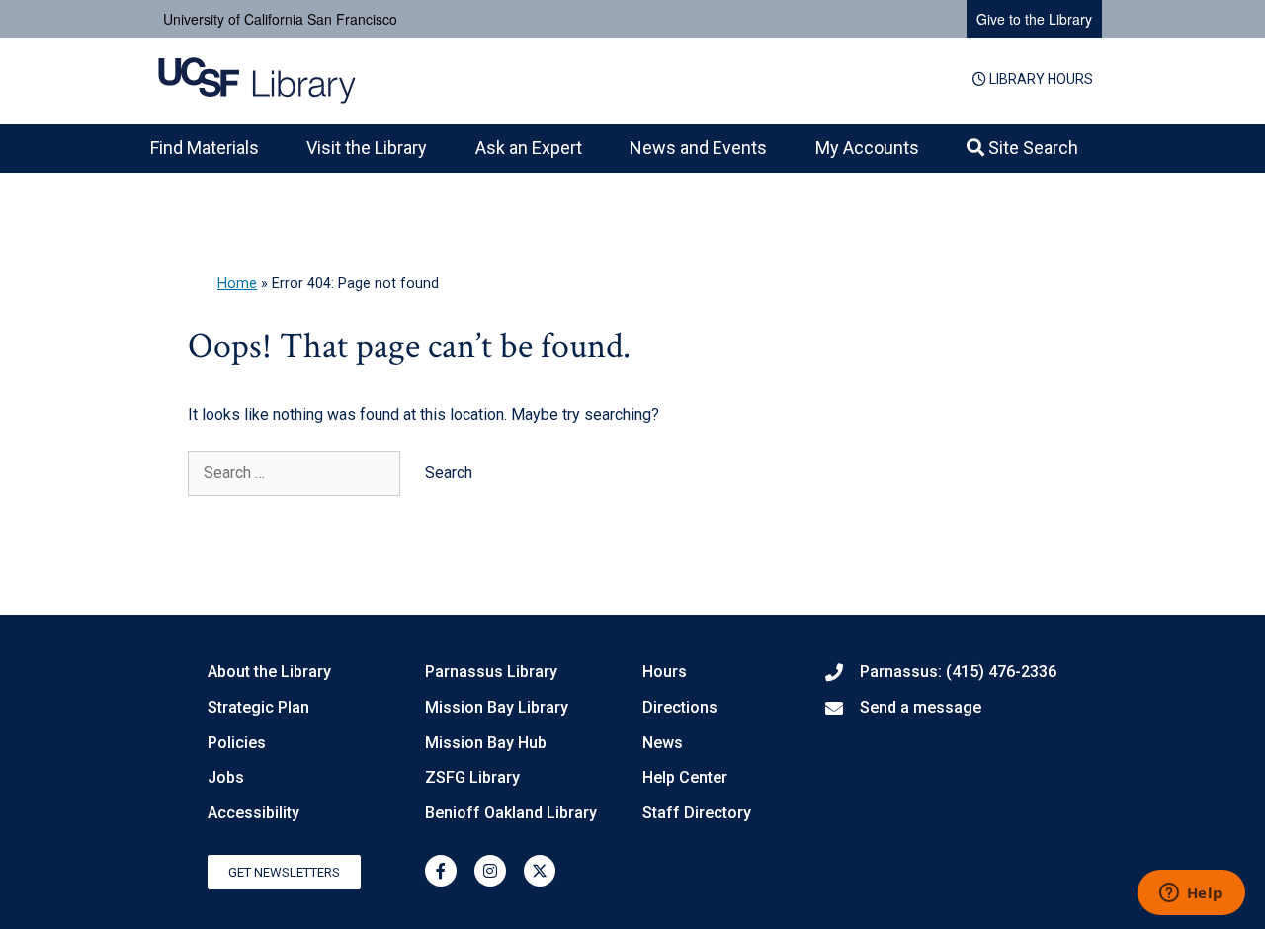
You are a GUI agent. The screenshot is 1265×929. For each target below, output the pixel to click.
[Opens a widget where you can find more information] (1191, 894)
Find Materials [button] (204, 147)
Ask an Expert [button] (528, 147)
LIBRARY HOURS (1039, 79)
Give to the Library (1034, 19)
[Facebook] (441, 871)
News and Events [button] (698, 147)
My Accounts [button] (867, 147)
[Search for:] (296, 473)
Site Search (1031, 147)
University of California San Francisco (280, 19)
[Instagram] (490, 871)
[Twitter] (539, 871)
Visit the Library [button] (366, 147)
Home (237, 283)
